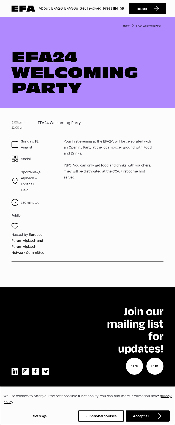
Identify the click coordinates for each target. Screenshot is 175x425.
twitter (45, 371)
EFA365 (71, 8)
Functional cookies (101, 416)
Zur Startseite (23, 9)
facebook (35, 371)
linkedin (15, 371)
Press (107, 8)
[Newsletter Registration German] (155, 366)
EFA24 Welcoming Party (148, 25)
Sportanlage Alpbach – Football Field (31, 180)
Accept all (141, 416)
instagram (25, 371)
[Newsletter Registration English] (134, 366)
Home (126, 25)
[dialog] (87, 406)
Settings (40, 416)
